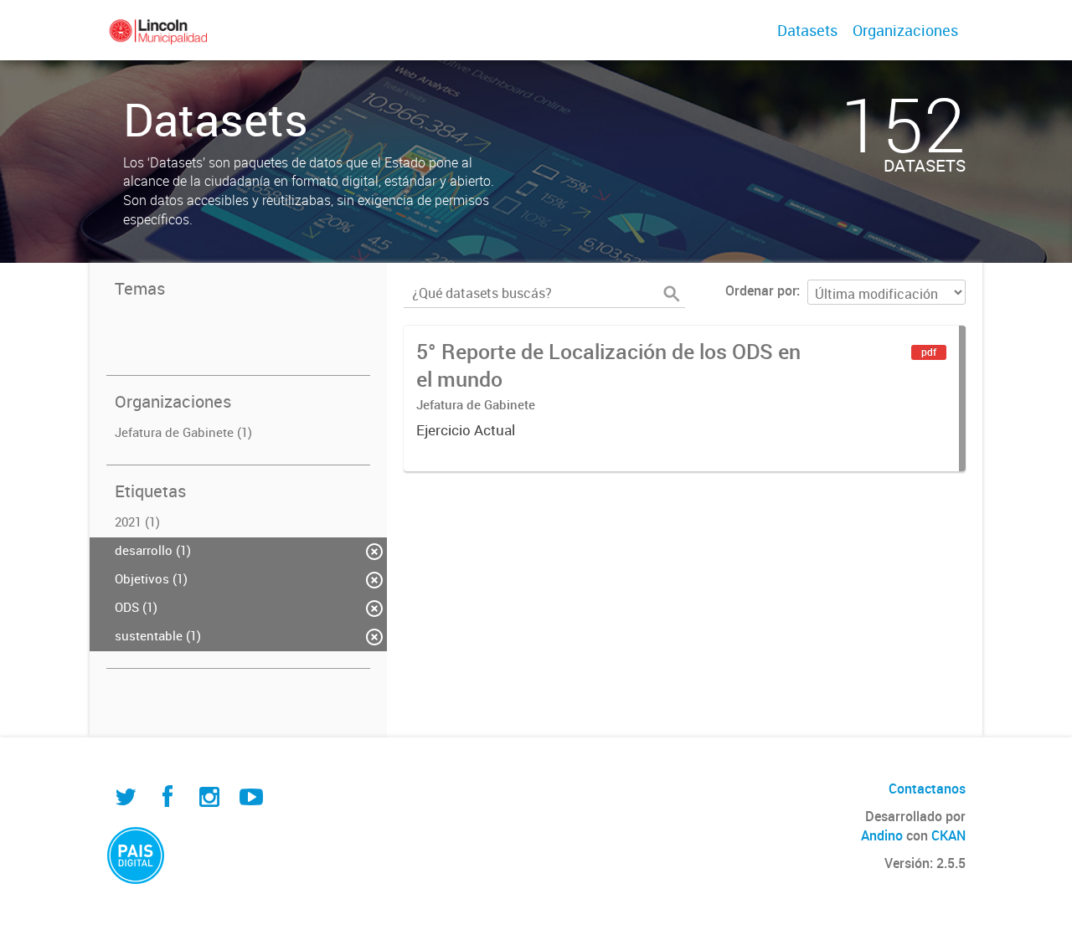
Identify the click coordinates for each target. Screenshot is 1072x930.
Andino (882, 835)
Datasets (807, 30)
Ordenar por (760, 290)
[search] (671, 294)
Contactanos (927, 788)
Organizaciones (905, 30)
